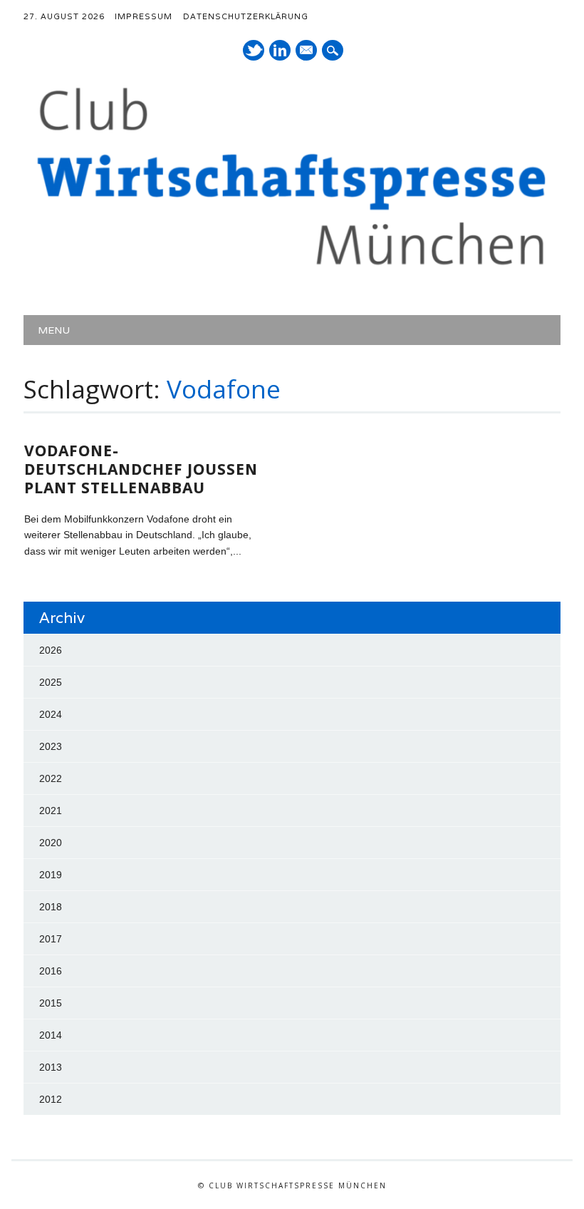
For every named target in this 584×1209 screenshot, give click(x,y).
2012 (50, 1099)
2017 (50, 939)
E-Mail (307, 51)
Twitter (253, 50)
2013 (50, 1067)
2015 (50, 1003)
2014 (50, 1035)
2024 (50, 714)
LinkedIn (280, 50)
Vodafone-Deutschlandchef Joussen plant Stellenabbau (141, 469)
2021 (50, 810)
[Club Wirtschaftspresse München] (292, 268)
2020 (50, 842)
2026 (50, 650)
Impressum (143, 16)
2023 (50, 746)
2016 (50, 971)
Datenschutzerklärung (245, 16)
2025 (50, 682)
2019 (50, 874)
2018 (50, 906)
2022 (50, 778)
